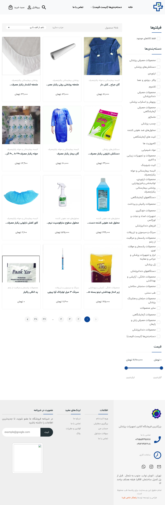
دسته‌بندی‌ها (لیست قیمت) (107, 7)
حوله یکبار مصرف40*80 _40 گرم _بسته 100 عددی (21, 153)
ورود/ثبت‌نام (102, 418)
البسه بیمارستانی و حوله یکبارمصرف (104, 80)
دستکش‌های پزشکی (111, 149)
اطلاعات (104, 410)
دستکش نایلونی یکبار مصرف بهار (105, 153)
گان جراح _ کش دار (110, 84)
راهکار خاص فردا (129, 497)
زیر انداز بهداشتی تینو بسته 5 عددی (104, 292)
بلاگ (78, 433)
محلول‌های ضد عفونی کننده (108, 218)
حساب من (103, 428)
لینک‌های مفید (73, 410)
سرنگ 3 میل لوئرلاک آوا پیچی (63, 292)
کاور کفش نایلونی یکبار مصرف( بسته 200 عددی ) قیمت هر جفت (22, 222)
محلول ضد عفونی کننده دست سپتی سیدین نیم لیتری (104, 222)
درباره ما (77, 418)
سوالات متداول (101, 433)
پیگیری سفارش (101, 423)
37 (44, 319)
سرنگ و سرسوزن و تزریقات (67, 287)
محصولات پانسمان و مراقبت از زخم (23, 287)
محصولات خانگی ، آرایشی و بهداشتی (104, 287)
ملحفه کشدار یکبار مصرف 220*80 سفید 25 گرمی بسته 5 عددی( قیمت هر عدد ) (22, 84)
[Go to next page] (27, 319)
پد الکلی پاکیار (30, 292)
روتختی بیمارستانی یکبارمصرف (66, 80)
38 (35, 319)
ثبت (46, 432)
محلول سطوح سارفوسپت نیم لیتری (64, 222)
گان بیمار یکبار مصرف (68, 153)
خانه (130, 7)
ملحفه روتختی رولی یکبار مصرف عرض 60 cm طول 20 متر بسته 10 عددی (62, 84)
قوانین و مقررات (73, 428)
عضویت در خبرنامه (43, 410)
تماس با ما (78, 7)
